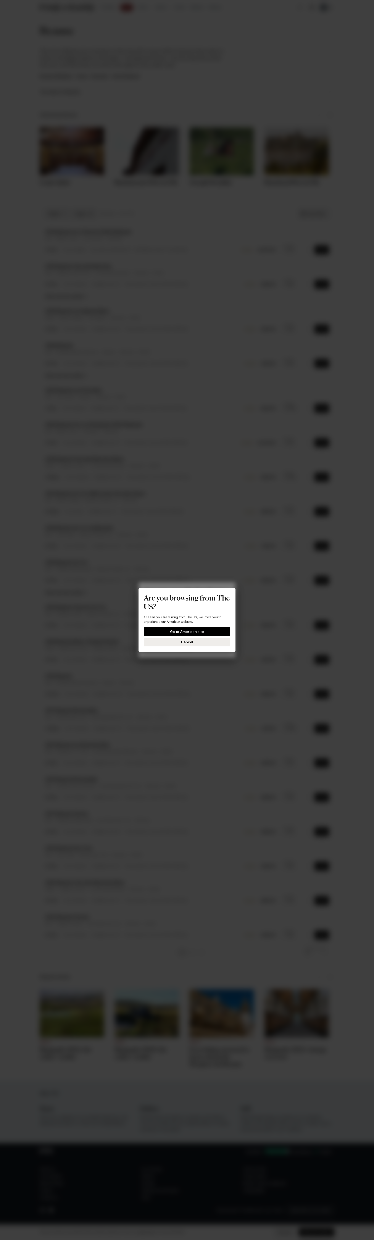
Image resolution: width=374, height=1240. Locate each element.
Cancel (187, 642)
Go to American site (187, 632)
